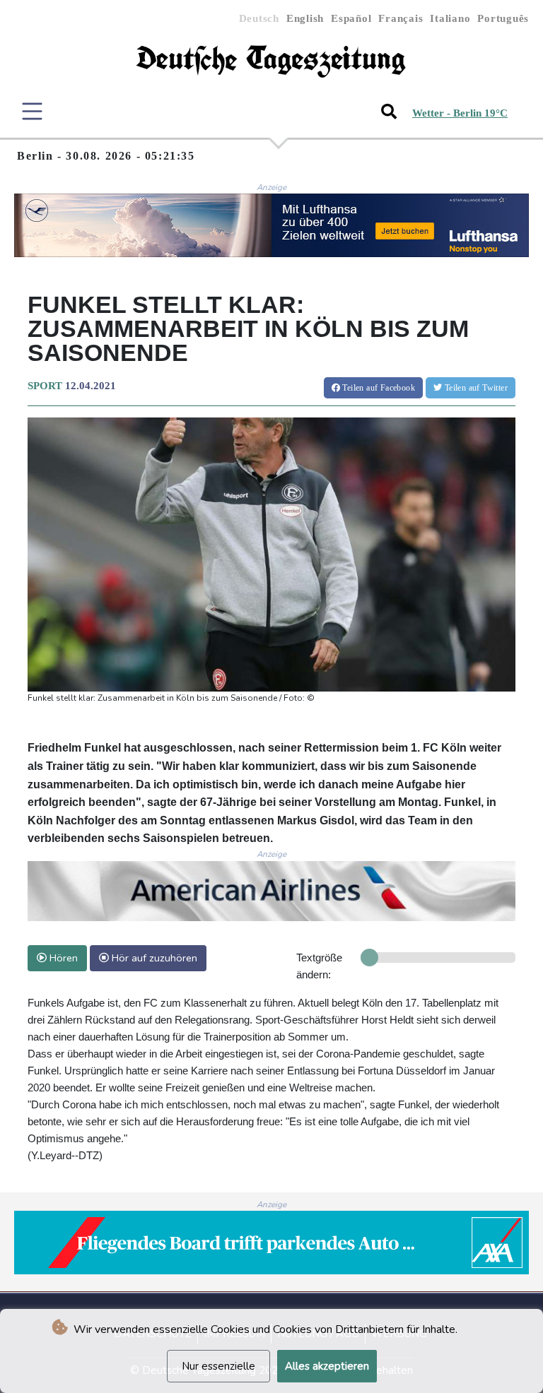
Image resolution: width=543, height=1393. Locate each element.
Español (351, 18)
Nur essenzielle (218, 1366)
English (305, 18)
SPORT (45, 385)
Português (503, 18)
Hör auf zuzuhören (153, 958)
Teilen (377, 388)
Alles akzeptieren (327, 1366)
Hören (62, 958)
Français (400, 18)
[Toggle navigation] (32, 111)
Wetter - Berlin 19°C (460, 113)
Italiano (450, 18)
